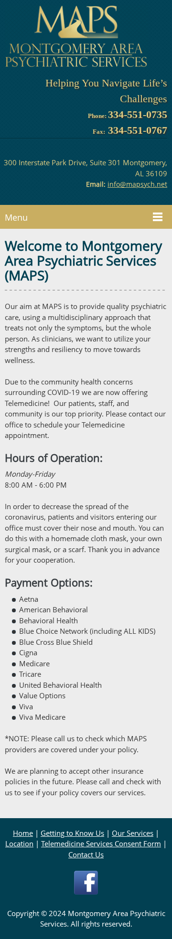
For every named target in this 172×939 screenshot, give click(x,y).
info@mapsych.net (137, 184)
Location (19, 843)
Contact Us (86, 854)
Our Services (132, 833)
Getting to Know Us (72, 833)
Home (23, 833)
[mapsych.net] (76, 37)
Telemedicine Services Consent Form (101, 843)
